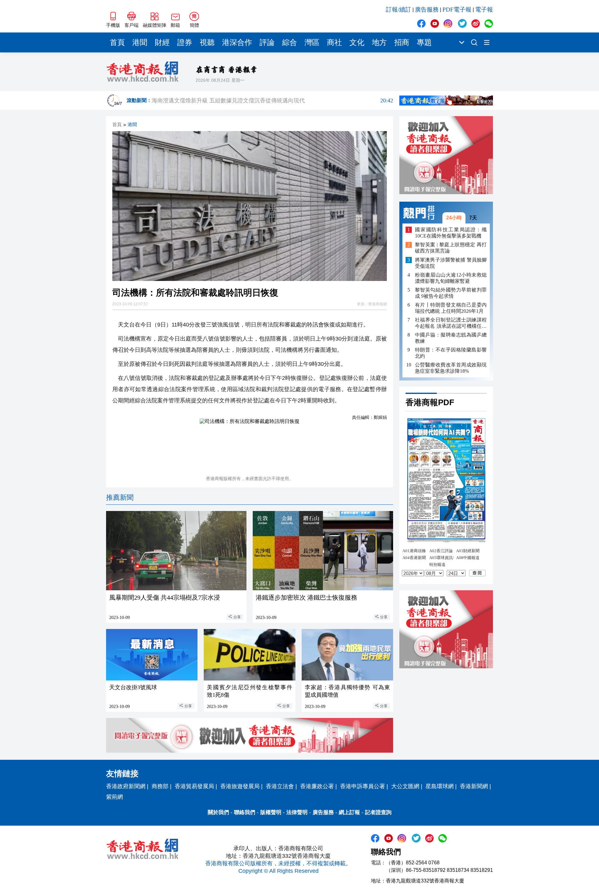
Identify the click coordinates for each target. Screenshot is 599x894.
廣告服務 (427, 9)
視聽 (207, 42)
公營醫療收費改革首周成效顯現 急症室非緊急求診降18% (451, 368)
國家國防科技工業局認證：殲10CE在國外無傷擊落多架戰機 (451, 232)
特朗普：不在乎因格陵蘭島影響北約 (451, 353)
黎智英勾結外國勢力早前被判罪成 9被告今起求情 (451, 293)
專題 (424, 42)
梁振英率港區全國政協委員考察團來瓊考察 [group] (272, 105)
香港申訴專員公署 (362, 786)
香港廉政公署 (317, 786)
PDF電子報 (456, 9)
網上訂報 (349, 812)
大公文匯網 (405, 786)
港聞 (139, 42)
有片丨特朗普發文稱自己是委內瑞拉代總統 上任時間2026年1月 (451, 308)
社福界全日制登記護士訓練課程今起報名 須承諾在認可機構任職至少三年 (451, 323)
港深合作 (237, 42)
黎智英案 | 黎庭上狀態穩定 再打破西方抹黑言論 (451, 248)
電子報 (484, 9)
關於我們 (218, 812)
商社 (334, 42)
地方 (379, 42)
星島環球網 (440, 786)
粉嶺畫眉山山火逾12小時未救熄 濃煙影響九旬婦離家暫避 (451, 278)
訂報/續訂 (398, 9)
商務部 (160, 786)
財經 (162, 42)
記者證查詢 (378, 812)
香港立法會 (280, 786)
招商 (401, 42)
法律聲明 (297, 812)
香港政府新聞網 (125, 786)
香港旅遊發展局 (240, 786)
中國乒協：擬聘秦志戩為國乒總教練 (451, 338)
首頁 (117, 42)
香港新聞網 (474, 786)
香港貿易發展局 (194, 786)
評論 (267, 42)
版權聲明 (270, 812)
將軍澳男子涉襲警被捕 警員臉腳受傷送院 (451, 263)
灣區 (311, 42)
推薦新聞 (120, 497)
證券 (184, 42)
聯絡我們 (244, 812)
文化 (356, 42)
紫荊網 (114, 797)
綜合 (289, 42)
